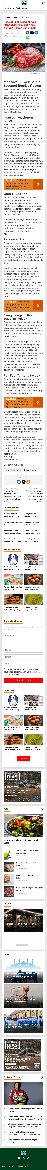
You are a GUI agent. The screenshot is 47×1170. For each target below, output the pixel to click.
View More (23, 758)
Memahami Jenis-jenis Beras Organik (28, 864)
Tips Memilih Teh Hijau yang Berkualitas (27, 851)
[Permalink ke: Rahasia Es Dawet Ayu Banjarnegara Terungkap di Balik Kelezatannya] (13, 579)
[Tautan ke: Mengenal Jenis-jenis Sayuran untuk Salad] (23, 825)
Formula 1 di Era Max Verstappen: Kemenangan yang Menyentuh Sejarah (24, 1133)
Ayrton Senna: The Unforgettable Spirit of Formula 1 (25, 1110)
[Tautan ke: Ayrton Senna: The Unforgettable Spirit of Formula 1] (23, 1093)
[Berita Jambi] (24, 2)
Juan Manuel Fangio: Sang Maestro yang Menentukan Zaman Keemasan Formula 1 (25, 1117)
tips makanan (30, 470)
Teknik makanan (13, 470)
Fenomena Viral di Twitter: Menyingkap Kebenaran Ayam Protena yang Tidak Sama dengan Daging (13, 531)
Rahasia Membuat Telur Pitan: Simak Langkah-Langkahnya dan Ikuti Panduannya (33, 523)
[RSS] (28, 482)
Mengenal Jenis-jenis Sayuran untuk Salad (21, 841)
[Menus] (4, 3)
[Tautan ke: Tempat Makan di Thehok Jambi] (23, 920)
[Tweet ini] (32, 32)
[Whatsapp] (27, 37)
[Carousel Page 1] (17, 945)
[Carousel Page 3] (23, 945)
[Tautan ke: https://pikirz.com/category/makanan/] (42, 809)
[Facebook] (19, 482)
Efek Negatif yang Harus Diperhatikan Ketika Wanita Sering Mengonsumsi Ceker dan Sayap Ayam (33, 540)
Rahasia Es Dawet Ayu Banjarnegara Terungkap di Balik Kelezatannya (13, 523)
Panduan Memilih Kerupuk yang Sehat (29, 876)
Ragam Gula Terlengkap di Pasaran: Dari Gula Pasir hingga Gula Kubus (12, 495)
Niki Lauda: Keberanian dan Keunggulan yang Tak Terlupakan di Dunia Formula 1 (24, 1125)
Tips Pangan (8, 37)
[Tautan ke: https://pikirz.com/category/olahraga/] (42, 1077)
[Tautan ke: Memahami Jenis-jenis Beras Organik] (9, 866)
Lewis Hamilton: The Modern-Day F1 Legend (22, 1141)
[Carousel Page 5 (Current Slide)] (29, 945)
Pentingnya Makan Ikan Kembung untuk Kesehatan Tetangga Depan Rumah (34, 495)
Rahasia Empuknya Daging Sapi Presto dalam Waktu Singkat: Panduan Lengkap (33, 531)
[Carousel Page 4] (26, 945)
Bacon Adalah (10, 459)
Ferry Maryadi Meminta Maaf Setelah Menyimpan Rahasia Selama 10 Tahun (32, 515)
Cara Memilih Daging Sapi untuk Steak (29, 889)
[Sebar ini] (27, 32)
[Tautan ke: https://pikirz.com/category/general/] (42, 954)
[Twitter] (24, 482)
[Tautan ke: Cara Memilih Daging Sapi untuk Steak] (9, 891)
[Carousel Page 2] (20, 945)
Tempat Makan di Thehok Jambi (21, 924)
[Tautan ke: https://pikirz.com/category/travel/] (42, 904)
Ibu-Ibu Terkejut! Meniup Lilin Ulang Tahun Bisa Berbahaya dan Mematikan (11, 515)
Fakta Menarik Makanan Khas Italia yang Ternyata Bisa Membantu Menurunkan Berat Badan (12, 540)
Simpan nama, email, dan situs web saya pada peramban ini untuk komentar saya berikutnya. (23, 672)
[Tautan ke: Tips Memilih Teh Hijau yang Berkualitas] (9, 854)
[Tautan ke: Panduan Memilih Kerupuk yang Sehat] (9, 879)
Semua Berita (23, 1166)
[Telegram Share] (36, 32)
